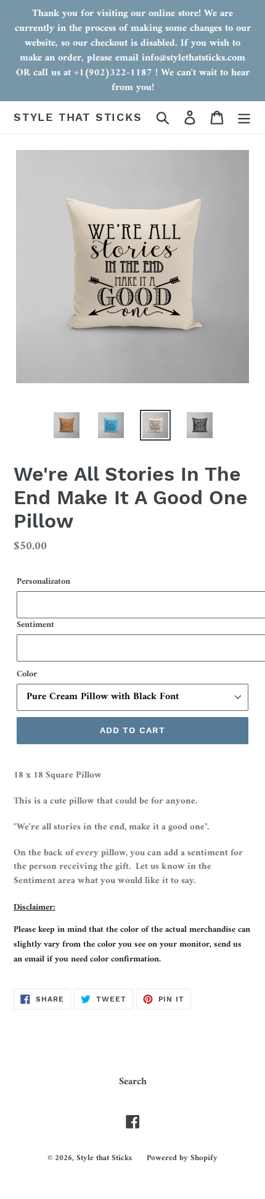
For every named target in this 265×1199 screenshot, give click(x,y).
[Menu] (244, 117)
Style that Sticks (78, 116)
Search (133, 1081)
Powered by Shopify (182, 1158)
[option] (66, 425)
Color (27, 674)
